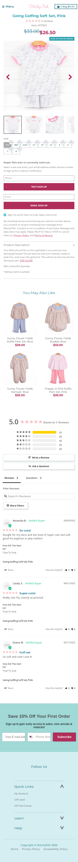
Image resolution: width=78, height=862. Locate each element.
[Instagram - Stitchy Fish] (39, 773)
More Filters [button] (17, 505)
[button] (67, 570)
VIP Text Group (23, 805)
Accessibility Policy (56, 849)
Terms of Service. (43, 235)
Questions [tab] (31, 477)
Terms (14, 849)
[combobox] (31, 737)
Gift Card (19, 799)
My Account (21, 793)
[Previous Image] (8, 77)
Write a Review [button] (40, 457)
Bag (68, 6)
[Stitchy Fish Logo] (39, 6)
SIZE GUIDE (26, 260)
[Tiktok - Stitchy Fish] (46, 773)
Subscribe (64, 736)
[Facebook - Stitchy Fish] (31, 773)
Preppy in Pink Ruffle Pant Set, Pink (58, 390)
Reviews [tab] (9, 477)
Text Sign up (39, 186)
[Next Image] (70, 77)
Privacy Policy (21, 235)
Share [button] (10, 570)
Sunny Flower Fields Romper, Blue (20, 390)
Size (6, 138)
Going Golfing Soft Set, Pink (18, 561)
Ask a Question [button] (40, 466)
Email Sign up (39, 205)
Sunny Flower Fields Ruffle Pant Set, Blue (20, 340)
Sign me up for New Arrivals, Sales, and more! (32, 214)
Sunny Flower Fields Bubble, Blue (58, 340)
